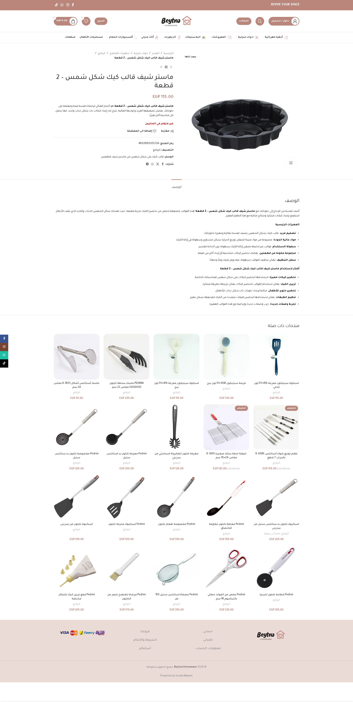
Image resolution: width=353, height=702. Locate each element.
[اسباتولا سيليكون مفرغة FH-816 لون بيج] (176, 357)
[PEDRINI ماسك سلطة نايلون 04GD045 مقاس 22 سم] (126, 357)
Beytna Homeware (185, 667)
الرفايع (101, 53)
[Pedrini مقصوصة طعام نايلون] (176, 497)
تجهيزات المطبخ (119, 53)
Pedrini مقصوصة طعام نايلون (176, 524)
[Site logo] (176, 21)
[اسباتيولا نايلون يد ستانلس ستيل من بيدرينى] (276, 497)
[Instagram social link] (67, 5)
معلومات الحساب (208, 648)
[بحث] (259, 21)
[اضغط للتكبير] (291, 163)
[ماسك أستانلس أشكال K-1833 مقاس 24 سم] (77, 357)
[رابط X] (157, 164)
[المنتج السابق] (171, 67)
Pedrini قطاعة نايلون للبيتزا (276, 594)
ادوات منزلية (141, 53)
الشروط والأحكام (145, 640)
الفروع (100, 21)
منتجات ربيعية (272, 533)
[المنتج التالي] (161, 67)
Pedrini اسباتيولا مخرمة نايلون (126, 524)
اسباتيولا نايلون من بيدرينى (76, 524)
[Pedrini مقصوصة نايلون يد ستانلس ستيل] (77, 427)
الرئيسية (169, 53)
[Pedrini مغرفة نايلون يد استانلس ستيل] (126, 427)
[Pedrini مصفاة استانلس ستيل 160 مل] (176, 568)
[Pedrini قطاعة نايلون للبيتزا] (276, 568)
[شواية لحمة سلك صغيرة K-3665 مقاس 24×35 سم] (226, 427)
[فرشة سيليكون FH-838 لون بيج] (226, 357)
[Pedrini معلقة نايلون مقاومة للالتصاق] (226, 497)
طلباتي (208, 640)
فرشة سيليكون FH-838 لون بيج (226, 383)
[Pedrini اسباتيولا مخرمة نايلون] (126, 497)
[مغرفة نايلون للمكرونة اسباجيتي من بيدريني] (176, 427)
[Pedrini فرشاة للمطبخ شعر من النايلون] (126, 568)
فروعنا (145, 631)
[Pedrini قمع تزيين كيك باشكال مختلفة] (77, 568)
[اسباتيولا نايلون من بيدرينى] (77, 497)
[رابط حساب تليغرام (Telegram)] (147, 164)
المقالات (244, 21)
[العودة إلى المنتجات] (166, 67)
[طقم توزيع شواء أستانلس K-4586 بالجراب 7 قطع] (276, 427)
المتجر (155, 53)
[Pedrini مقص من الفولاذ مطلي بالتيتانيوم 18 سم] (226, 568)
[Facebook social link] (72, 5)
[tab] (176, 185)
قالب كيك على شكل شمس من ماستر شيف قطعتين (132, 157)
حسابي (208, 631)
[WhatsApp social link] (62, 5)
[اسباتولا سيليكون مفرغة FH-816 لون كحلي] (276, 357)
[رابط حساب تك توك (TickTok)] (56, 5)
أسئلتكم (145, 648)
